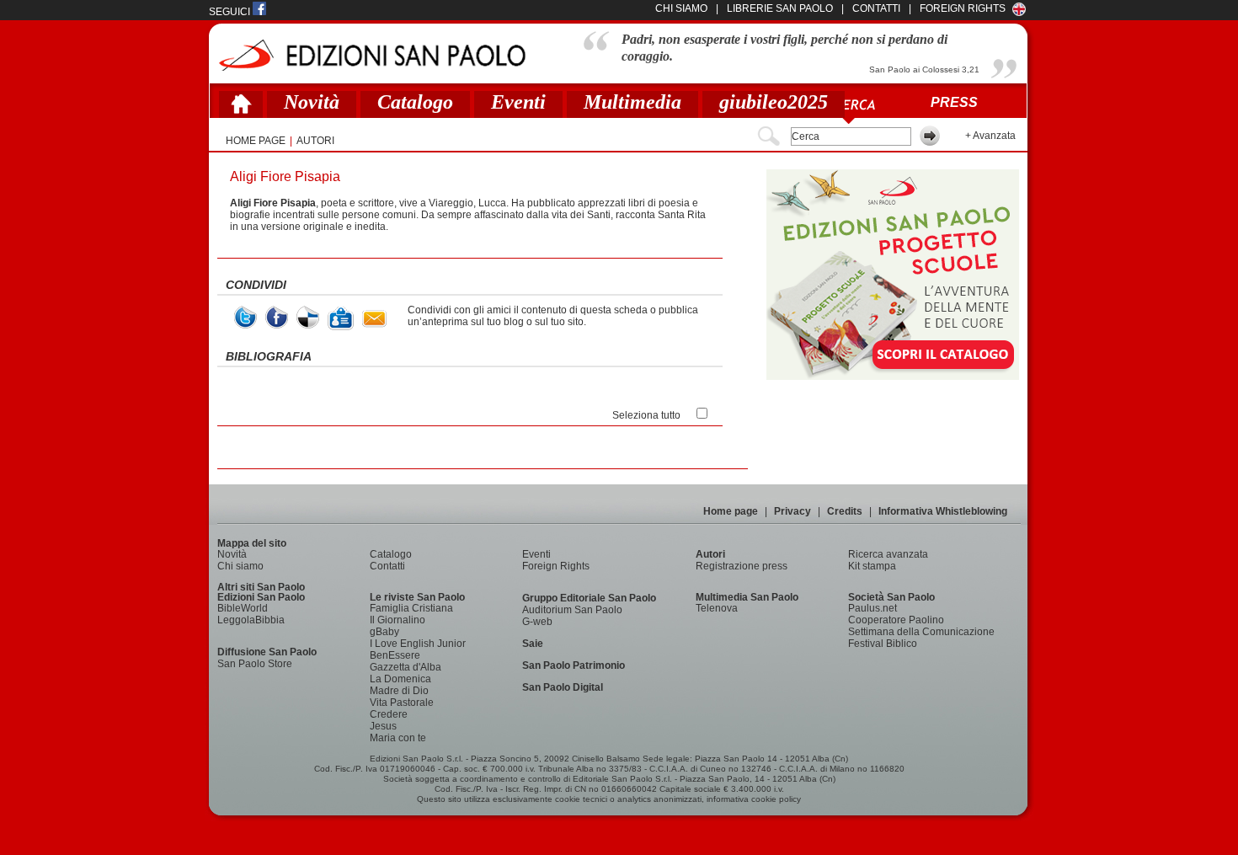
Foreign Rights (963, 8)
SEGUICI (231, 12)
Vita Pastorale (402, 702)
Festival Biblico (882, 643)
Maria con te (398, 738)
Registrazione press (741, 566)
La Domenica (400, 679)
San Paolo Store (254, 664)
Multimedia (632, 102)
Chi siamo (240, 566)
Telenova (717, 608)
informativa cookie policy (754, 799)
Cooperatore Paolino (896, 620)
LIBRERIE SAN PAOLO (780, 8)
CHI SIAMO (681, 8)
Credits (844, 511)
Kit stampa (872, 566)
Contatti (387, 566)
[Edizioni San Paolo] (371, 55)
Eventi (518, 102)
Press (954, 102)
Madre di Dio (399, 691)
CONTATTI (876, 8)
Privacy (792, 511)
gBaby (384, 632)
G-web (537, 622)
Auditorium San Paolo (572, 610)
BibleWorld (242, 608)
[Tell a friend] (374, 319)
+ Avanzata (990, 136)
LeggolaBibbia (251, 620)
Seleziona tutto (646, 415)
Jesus (383, 726)
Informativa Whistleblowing (942, 511)
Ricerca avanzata (888, 554)
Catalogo (415, 102)
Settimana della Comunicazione (921, 632)
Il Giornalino (397, 620)
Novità (311, 102)
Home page (730, 511)
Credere (389, 714)
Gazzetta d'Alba (405, 667)
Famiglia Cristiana (411, 608)
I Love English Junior (418, 643)
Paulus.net (872, 608)
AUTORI (315, 141)
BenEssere (395, 655)
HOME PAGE (255, 141)
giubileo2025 (773, 102)
